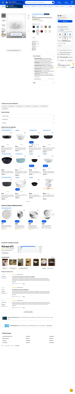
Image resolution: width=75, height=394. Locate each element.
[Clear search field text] (50, 2)
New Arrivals (51, 6)
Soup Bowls (28, 342)
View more (27, 201)
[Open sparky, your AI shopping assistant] (71, 390)
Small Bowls (28, 336)
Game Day (57, 6)
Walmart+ (62, 6)
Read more (14, 281)
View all (53, 257)
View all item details (37, 78)
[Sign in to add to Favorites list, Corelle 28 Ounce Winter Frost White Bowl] (25, 180)
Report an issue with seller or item (65, 52)
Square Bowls (51, 336)
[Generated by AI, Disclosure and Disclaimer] (53, 79)
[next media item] (29, 31)
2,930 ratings (41, 20)
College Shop (34, 6)
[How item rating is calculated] (12, 250)
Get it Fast (40, 6)
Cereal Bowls (28, 340)
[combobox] (40, 2)
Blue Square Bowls (5, 338)
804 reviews (12, 248)
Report (23, 283)
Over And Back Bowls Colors (7, 336)
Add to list (62, 60)
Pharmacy (45, 6)
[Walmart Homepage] (2, 2)
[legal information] (67, 17)
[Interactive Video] (3, 15)
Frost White (51, 338)
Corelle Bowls (51, 342)
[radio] (34, 27)
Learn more (70, 57)
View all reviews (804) (28, 311)
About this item (5, 112)
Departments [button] (4, 6)
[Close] (21, 6)
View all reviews (5, 252)
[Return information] (65, 19)
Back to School (27, 6)
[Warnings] (53, 123)
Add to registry (70, 60)
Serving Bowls (4, 342)
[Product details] (53, 116)
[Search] (53, 2)
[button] (58, 2)
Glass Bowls (51, 340)
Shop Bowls (4, 340)
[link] (51, 262)
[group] (37, 20)
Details (68, 54)
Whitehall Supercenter (66, 40)
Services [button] (11, 6)
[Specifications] (53, 119)
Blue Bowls (28, 338)
